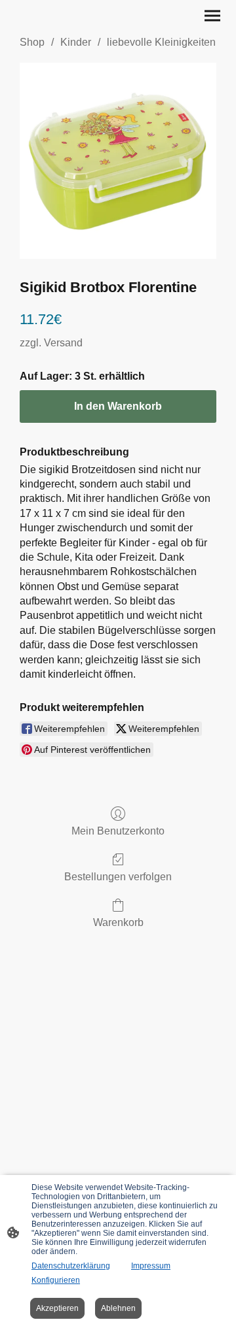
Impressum (150, 1265)
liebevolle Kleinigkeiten (161, 42)
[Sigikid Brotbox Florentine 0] (118, 161)
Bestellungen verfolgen (118, 876)
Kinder (75, 42)
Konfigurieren (55, 1280)
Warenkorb (118, 922)
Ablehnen (118, 1308)
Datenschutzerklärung (70, 1265)
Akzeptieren (57, 1308)
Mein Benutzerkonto (118, 830)
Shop (32, 42)
